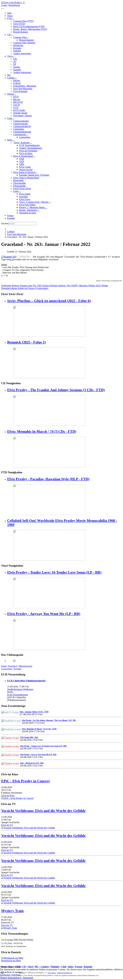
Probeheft (12, 666)
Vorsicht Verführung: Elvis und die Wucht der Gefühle (43, 811)
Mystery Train (12, 911)
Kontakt (11, 218)
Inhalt (4, 666)
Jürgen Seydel (26, 169)
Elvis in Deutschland (23, 156)
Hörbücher (18, 45)
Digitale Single (20, 113)
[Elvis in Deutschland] (34, 156)
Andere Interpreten (22, 53)
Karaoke (17, 48)
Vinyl (9, 56)
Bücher (16, 80)
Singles (16, 67)
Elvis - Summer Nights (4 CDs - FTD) (34, 712)
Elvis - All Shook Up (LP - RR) (32, 763)
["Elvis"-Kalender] (31, 143)
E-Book (17, 83)
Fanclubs (23, 196)
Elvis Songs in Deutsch (24, 172)
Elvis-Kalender (20, 91)
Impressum (28, 977)
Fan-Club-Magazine (22, 88)
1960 (21, 164)
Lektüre (11, 78)
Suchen (4, 223)
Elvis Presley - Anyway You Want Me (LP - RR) (43, 614)
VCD (15, 107)
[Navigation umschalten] (2, 8)
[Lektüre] (16, 78)
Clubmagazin (19, 134)
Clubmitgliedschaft (22, 132)
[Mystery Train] (9, 928)
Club (9, 118)
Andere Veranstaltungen (30, 148)
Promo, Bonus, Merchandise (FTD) (30, 29)
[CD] (12, 35)
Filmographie (19, 186)
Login (4, 5)
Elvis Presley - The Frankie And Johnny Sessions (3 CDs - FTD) (56, 390)
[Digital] (15, 94)
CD (9, 34)
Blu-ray (16, 99)
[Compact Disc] (28, 38)
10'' (14, 61)
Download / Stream (22, 115)
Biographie (18, 180)
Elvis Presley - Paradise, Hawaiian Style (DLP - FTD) (48, 479)
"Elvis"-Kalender (21, 142)
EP (14, 64)
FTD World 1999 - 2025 (29, 737)
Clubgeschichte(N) (22, 126)
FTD (9, 18)
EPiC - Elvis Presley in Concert (25, 781)
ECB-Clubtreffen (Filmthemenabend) (26, 680)
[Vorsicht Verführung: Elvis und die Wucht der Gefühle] (28, 827)
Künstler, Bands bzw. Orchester (34, 175)
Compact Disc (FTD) (23, 21)
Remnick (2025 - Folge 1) (26, 342)
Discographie (19, 183)
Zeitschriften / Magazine (24, 86)
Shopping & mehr (27, 213)
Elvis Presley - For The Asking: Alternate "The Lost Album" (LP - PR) (49, 720)
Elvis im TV (7, 825)
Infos (9, 140)
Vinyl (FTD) (19, 24)
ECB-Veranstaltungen (17, 694)
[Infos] (13, 140)
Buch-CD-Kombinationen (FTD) (29, 26)
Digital (10, 94)
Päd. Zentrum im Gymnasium (13, 946)
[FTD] (13, 19)
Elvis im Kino (25, 153)
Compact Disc (20, 37)
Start (9, 13)
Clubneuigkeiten (21, 121)
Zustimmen (5, 975)
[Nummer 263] (8, 256)
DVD (16, 96)
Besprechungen (20, 32)
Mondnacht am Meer (11, 960)
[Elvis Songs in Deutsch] (36, 173)
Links (16, 191)
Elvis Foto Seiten (27, 204)
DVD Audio (19, 110)
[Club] (13, 119)
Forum (10, 215)
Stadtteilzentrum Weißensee (20, 689)
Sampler (17, 51)
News (10, 15)
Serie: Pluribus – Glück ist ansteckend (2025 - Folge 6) (49, 301)
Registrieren (14, 5)
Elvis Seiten (24, 194)
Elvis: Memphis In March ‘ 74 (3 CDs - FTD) (41, 431)
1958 (21, 159)
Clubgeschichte (20, 123)
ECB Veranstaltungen (29, 145)
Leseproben (24, 137)
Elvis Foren (24, 199)
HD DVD (18, 102)
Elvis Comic (25, 167)
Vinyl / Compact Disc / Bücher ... (35, 202)
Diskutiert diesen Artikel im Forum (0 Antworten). (25, 288)
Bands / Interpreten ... (29, 210)
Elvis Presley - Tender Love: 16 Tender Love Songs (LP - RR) (54, 572)
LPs (15, 59)
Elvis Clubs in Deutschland (26, 177)
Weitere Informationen (10, 977)
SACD (16, 105)
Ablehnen (15, 975)
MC (9, 75)
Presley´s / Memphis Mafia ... (33, 207)
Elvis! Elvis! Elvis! (22, 188)
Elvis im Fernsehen (28, 150)
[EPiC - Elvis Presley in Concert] (17, 798)
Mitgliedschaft (25, 666)
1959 (21, 161)
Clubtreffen (18, 129)
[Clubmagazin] (27, 135)
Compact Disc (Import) (24, 42)
